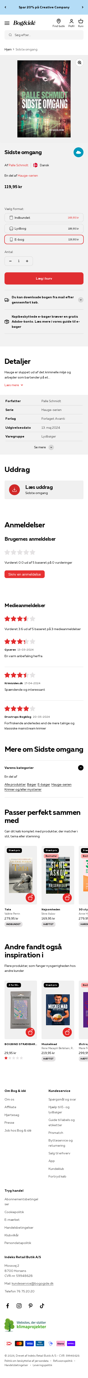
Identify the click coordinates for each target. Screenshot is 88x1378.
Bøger (31, 784)
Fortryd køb (57, 1176)
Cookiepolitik (14, 1212)
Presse (9, 1123)
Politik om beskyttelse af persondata (27, 1360)
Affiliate (10, 1107)
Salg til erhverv (59, 1153)
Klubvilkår (12, 1235)
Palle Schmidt (18, 165)
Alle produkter (15, 784)
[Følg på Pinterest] (31, 1306)
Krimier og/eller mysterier (23, 789)
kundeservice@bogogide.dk (32, 1283)
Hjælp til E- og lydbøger (59, 1109)
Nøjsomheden (51, 909)
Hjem (8, 49)
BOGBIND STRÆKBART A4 (21, 1044)
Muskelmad (49, 1044)
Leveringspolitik (42, 1365)
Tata (8, 909)
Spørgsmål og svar (62, 1099)
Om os (9, 1099)
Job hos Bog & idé (18, 1130)
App (52, 1161)
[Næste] (82, 7)
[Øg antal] (27, 261)
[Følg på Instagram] (19, 1306)
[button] (14, 1058)
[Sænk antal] (10, 261)
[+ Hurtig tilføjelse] (30, 898)
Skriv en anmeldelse (24, 574)
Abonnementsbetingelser (21, 1201)
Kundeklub (56, 1169)
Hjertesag (12, 1115)
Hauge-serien (28, 175)
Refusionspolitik (62, 1360)
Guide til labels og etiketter (62, 1122)
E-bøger (44, 784)
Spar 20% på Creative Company (44, 7)
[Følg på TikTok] (42, 1306)
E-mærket (12, 1220)
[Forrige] (5, 7)
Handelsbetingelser (19, 1227)
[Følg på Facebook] (8, 1306)
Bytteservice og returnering (61, 1142)
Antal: (9, 252)
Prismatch (56, 1133)
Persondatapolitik (18, 1243)
